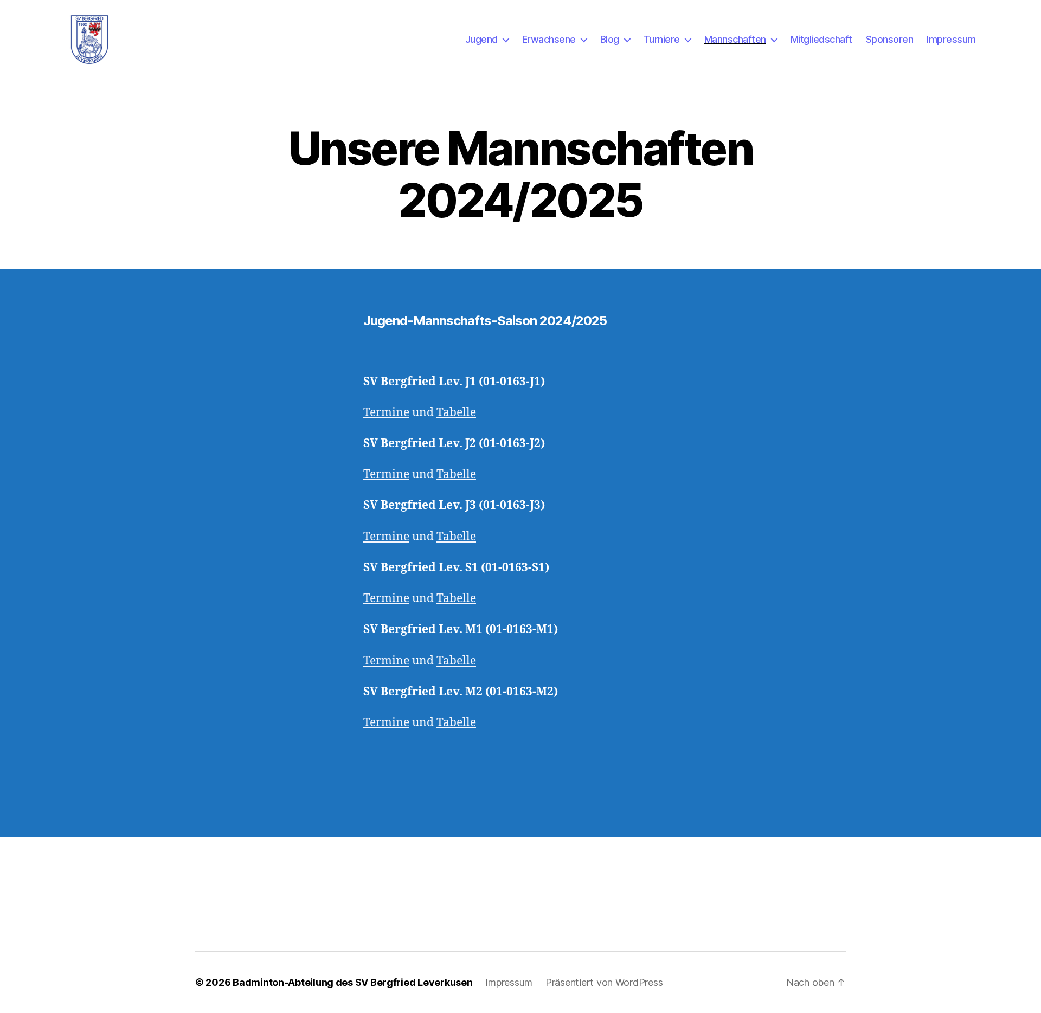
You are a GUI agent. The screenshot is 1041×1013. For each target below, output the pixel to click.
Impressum (951, 39)
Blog (609, 39)
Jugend (481, 39)
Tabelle (456, 412)
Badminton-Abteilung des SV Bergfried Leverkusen (352, 982)
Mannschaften (735, 39)
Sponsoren (890, 39)
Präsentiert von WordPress (604, 982)
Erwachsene (549, 39)
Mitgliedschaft (821, 39)
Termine (386, 412)
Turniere (662, 39)
